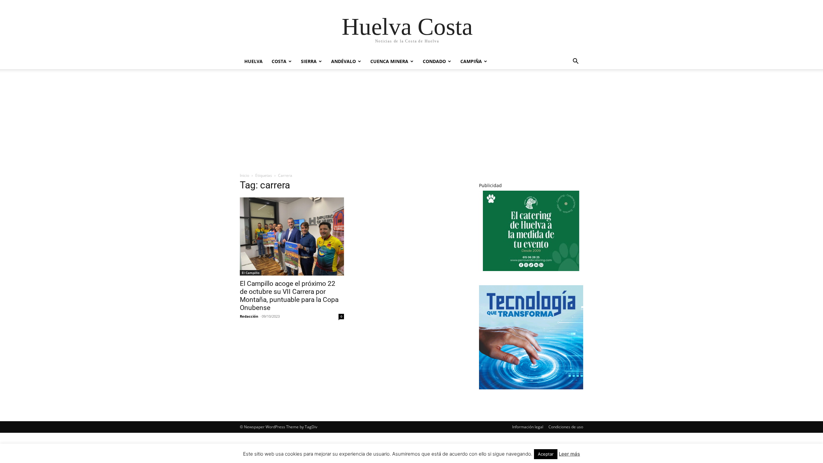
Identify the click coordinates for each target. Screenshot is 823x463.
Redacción (249, 316)
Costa (279, 61)
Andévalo (343, 61)
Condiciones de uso (565, 427)
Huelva (253, 61)
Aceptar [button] (546, 454)
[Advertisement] (411, 117)
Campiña (471, 61)
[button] (575, 62)
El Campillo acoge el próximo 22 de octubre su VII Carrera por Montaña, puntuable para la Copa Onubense (289, 296)
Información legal (527, 427)
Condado (434, 61)
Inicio (244, 175)
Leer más (569, 454)
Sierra (309, 61)
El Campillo (250, 272)
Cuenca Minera (389, 61)
